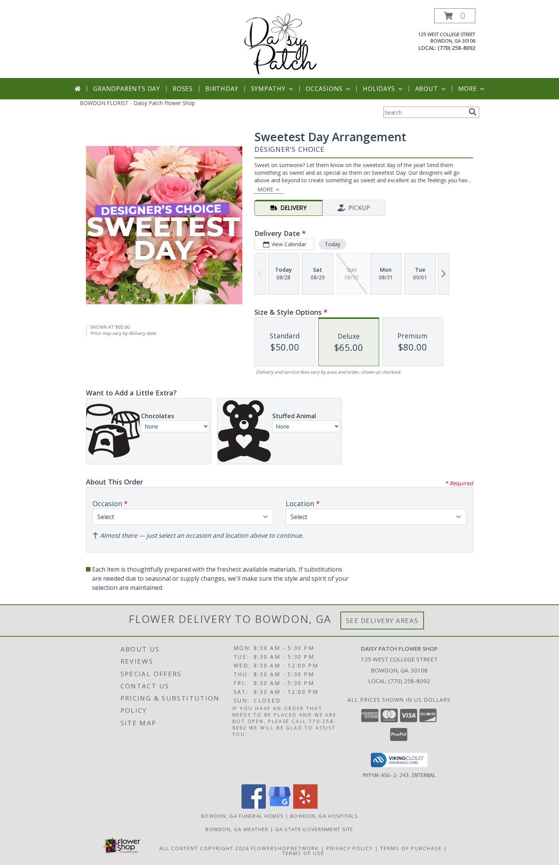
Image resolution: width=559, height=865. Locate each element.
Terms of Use (303, 853)
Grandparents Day (126, 88)
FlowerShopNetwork (285, 848)
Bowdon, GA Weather (236, 829)
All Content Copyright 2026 (204, 848)
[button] (454, 15)
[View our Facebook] (253, 806)
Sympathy (268, 88)
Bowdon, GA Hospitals (324, 815)
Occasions (324, 88)
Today (332, 244)
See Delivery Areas (382, 620)
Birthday (221, 88)
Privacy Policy (349, 848)
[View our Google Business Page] (279, 806)
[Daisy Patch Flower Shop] (280, 43)
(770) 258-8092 (456, 47)
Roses (183, 88)
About (426, 88)
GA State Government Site (314, 829)
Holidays (379, 88)
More (467, 88)
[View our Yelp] (305, 806)
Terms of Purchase (411, 848)
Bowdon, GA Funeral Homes (242, 815)
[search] (473, 112)
